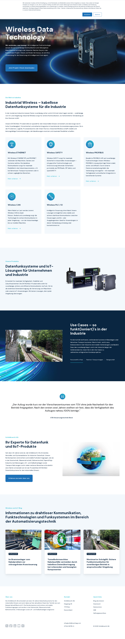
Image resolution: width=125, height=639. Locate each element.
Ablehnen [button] (97, 14)
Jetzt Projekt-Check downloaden (21, 68)
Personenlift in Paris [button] (76, 360)
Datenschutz (97, 607)
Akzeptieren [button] (87, 14)
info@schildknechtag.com (72, 623)
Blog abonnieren (98, 601)
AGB (94, 610)
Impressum (97, 604)
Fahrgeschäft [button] (110, 360)
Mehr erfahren (13, 179)
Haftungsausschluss (99, 613)
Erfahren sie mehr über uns (19, 478)
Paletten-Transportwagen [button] (94, 360)
